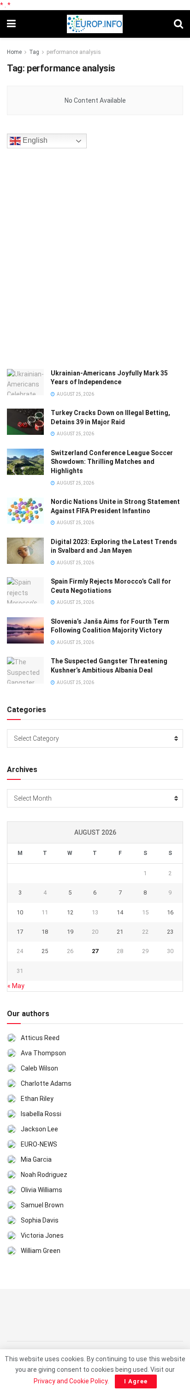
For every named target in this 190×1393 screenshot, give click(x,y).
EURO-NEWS (39, 1144)
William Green (40, 1250)
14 (120, 912)
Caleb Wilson (39, 1068)
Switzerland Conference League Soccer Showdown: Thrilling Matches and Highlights (112, 461)
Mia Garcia (36, 1159)
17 (20, 931)
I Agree (136, 1381)
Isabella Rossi (41, 1114)
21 (120, 931)
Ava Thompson (43, 1053)
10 (20, 912)
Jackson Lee (39, 1129)
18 (45, 931)
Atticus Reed (40, 1038)
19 (70, 931)
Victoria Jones (42, 1235)
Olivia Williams (41, 1190)
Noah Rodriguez (44, 1174)
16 (170, 912)
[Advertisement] (95, 257)
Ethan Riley (37, 1098)
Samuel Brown (42, 1205)
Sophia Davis (40, 1220)
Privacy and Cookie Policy (70, 1381)
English (34, 140)
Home (14, 52)
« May (15, 985)
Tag (34, 52)
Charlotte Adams (46, 1083)
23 (170, 931)
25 (45, 951)
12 (70, 912)
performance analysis (74, 52)
